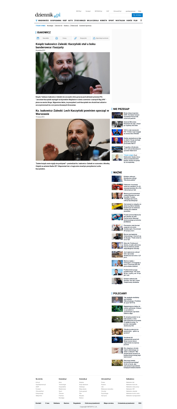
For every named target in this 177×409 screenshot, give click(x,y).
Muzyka (81, 395)
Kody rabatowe (83, 384)
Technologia (62, 384)
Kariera (66, 403)
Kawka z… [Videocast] (71, 26)
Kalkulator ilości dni (131, 384)
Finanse (103, 384)
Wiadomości (62, 389)
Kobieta (81, 382)
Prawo (103, 382)
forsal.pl (88, 11)
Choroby (103, 391)
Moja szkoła (82, 389)
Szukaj (138, 15)
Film (80, 393)
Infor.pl (38, 382)
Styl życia (104, 395)
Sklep (139, 11)
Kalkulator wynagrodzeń (133, 395)
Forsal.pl (38, 389)
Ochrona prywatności (92, 403)
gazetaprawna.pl (130, 11)
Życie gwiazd (83, 391)
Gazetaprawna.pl (41, 384)
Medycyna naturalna (107, 389)
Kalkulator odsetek (131, 391)
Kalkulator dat (130, 382)
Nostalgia (50, 26)
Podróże (61, 395)
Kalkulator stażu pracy (132, 387)
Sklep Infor (39, 395)
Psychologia (104, 393)
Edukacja (82, 387)
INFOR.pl (78, 11)
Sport (60, 391)
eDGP (37, 387)
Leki (102, 387)
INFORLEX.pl (98, 11)
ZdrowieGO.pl (117, 11)
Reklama (57, 403)
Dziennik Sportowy (85, 26)
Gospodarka (62, 387)
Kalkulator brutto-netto (133, 393)
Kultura (81, 398)
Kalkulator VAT (130, 389)
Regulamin (77, 403)
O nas (47, 403)
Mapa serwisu (109, 403)
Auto (60, 382)
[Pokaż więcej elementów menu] (141, 20)
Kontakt (38, 403)
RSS (140, 403)
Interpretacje (39, 393)
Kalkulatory (130, 379)
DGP (107, 11)
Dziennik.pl (62, 379)
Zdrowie (61, 393)
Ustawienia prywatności (126, 403)
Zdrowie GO (58, 26)
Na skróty (39, 379)
